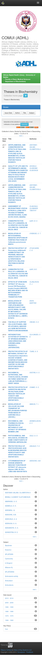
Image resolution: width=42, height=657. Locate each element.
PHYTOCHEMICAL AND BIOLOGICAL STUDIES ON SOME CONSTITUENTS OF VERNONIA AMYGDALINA (17, 439)
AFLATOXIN (9, 554)
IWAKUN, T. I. (34, 404)
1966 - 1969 (9, 620)
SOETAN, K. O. (35, 372)
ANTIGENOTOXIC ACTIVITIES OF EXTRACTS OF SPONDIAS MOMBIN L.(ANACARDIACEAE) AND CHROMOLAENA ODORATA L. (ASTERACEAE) (18, 340)
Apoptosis (8, 545)
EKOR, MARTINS (33, 302)
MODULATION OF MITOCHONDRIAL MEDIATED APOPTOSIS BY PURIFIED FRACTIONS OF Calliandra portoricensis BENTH (17, 238)
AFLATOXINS (9, 572)
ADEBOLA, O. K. (10, 506)
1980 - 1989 (9, 611)
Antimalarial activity (11, 576)
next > (21, 136)
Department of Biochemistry (15, 81)
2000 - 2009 (9, 603)
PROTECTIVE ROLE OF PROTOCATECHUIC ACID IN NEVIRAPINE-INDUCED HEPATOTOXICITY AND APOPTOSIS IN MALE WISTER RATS (17, 451)
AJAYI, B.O (33, 269)
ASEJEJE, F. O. (35, 446)
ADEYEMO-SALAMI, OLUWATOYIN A (35, 147)
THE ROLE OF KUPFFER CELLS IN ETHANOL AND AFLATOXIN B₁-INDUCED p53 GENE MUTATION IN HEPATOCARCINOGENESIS (18, 326)
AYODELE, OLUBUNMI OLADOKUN (34, 168)
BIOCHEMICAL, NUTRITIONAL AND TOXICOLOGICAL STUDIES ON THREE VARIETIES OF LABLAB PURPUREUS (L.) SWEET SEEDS (18, 377)
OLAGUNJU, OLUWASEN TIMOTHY (34, 208)
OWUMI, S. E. (34, 322)
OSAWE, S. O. (34, 387)
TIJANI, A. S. (34, 351)
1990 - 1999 (9, 607)
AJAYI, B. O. (34, 221)
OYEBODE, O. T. (35, 233)
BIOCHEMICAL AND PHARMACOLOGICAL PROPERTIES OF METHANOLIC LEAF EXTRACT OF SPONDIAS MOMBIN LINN (17, 426)
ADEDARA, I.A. (10, 510)
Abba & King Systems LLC (23, 650)
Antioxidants (9, 585)
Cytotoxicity (9, 559)
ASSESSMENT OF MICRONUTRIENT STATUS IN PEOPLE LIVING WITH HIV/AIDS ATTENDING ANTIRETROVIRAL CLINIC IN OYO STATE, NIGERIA (17, 211)
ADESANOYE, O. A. (11, 528)
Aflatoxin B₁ (9, 567)
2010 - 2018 (9, 598)
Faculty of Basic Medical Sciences (17, 79)
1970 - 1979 (9, 616)
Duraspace (21, 652)
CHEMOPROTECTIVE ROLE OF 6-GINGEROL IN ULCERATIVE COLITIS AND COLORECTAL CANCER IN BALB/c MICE (18, 225)
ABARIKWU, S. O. (11, 501)
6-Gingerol (8, 563)
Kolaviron (8, 550)
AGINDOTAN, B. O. (11, 532)
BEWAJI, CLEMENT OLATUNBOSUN (17, 497)
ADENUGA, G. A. (11, 523)
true (6, 629)
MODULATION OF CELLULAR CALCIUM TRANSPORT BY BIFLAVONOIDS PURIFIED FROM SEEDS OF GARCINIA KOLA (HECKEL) (17, 410)
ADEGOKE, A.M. (35, 461)
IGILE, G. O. (34, 436)
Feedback (29, 652)
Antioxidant (9, 581)
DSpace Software (6, 650)
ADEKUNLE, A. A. (11, 519)
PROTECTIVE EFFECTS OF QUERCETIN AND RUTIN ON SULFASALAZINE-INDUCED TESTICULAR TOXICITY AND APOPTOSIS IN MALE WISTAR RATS (18, 393)
